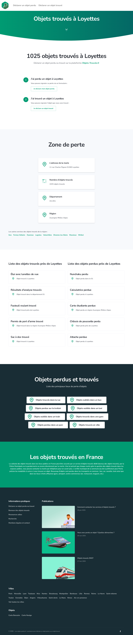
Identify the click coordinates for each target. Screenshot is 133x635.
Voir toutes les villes (16, 602)
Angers (32, 598)
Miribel (81, 235)
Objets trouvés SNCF (85, 558)
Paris (10, 593)
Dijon (26, 598)
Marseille (17, 593)
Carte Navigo (27, 615)
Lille (80, 593)
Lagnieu (38, 235)
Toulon (11, 598)
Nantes (44, 593)
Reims (93, 593)
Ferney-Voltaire (19, 235)
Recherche (13, 519)
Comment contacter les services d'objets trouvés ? (96, 507)
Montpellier (63, 593)
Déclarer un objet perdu (24, 5)
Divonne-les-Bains (60, 235)
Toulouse (31, 593)
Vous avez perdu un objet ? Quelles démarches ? (95, 532)
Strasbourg (53, 593)
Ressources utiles (15, 514)
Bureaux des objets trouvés (19, 510)
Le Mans (62, 598)
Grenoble (19, 598)
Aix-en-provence (80, 598)
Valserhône (47, 235)
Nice (38, 593)
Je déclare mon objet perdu (44, 89)
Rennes (87, 593)
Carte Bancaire (14, 615)
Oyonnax (30, 235)
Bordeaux (73, 593)
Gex (10, 235)
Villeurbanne (42, 598)
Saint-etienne (111, 593)
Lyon (24, 593)
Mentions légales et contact (19, 523)
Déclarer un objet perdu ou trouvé (21, 506)
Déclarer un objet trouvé (50, 5)
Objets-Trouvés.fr (90, 63)
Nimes (69, 598)
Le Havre (101, 593)
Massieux (73, 235)
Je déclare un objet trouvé (43, 108)
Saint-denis (53, 598)
